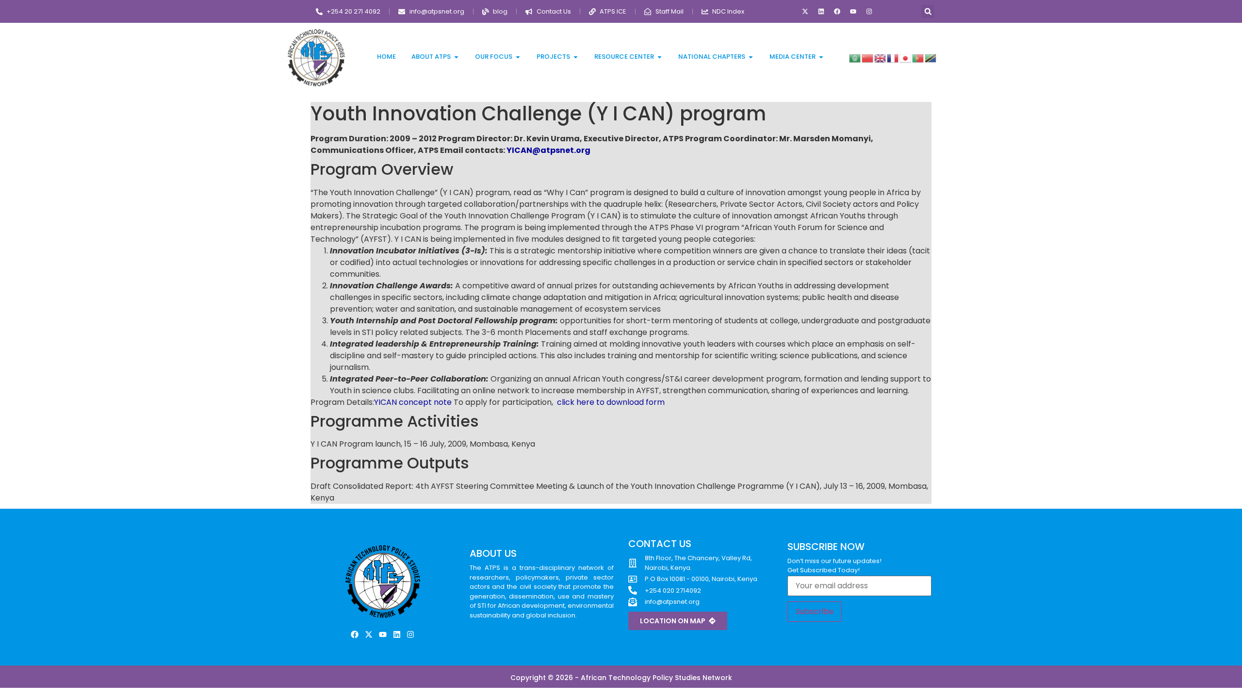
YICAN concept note (413, 402)
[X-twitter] (805, 11)
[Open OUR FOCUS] (518, 57)
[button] (927, 11)
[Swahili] (931, 57)
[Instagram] (869, 11)
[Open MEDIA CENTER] (821, 57)
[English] (880, 57)
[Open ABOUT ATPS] (456, 57)
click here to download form (611, 402)
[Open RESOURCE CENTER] (659, 57)
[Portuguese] (918, 57)
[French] (893, 57)
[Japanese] (905, 57)
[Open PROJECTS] (575, 57)
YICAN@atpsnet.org (548, 150)
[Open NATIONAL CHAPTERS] (751, 57)
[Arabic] (855, 57)
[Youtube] (853, 11)
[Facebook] (837, 11)
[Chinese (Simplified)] (868, 57)
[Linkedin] (821, 11)
